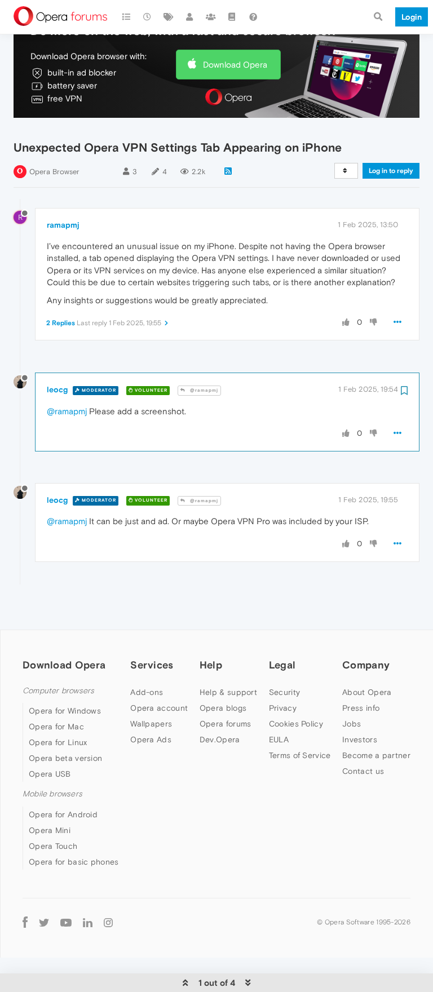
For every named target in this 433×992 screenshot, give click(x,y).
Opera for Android (63, 814)
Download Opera (235, 64)
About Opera (366, 692)
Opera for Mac (56, 726)
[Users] (190, 17)
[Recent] (147, 17)
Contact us (363, 771)
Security (284, 692)
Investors (359, 739)
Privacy (283, 707)
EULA (279, 739)
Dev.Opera (220, 739)
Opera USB (50, 773)
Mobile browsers (52, 794)
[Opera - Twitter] (44, 922)
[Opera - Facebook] (25, 922)
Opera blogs (223, 707)
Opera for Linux (58, 742)
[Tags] (168, 17)
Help (211, 665)
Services (151, 665)
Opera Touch (53, 846)
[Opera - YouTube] (66, 922)
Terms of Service (300, 755)
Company (366, 665)
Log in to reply (391, 171)
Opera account (159, 707)
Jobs (351, 723)
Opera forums (225, 723)
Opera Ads (150, 739)
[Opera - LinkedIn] (87, 922)
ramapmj (63, 224)
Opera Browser (54, 171)
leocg (57, 389)
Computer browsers (58, 691)
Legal (282, 665)
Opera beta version (65, 758)
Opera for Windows (65, 710)
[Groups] (211, 17)
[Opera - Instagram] (108, 922)
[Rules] (232, 17)
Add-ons (146, 692)
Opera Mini (49, 830)
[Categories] (126, 17)
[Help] (253, 17)
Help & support (228, 692)
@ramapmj (203, 390)
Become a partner (376, 755)
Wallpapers (151, 723)
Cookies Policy (296, 723)
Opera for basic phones (74, 861)
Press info (360, 707)
